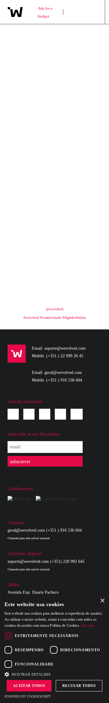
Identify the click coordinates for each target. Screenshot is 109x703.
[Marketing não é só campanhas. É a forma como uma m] (31, 66)
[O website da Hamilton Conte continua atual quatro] (78, 93)
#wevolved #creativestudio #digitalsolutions (54, 317)
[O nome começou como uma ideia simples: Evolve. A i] (31, 149)
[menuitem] (78, 12)
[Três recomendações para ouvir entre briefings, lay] (78, 149)
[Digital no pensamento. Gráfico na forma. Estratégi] (31, 231)
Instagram (29, 414)
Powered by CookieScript (28, 696)
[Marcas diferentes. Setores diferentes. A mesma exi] (78, 204)
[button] (54, 674)
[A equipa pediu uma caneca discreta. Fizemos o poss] (78, 38)
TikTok (76, 413)
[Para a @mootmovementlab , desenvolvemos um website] (31, 121)
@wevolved (54, 309)
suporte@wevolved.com (28, 561)
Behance (60, 414)
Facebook (13, 414)
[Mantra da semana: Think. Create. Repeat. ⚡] (31, 93)
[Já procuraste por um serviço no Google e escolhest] (78, 259)
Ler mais (87, 625)
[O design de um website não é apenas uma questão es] (31, 38)
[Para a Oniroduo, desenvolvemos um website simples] (78, 176)
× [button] (102, 601)
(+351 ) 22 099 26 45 (64, 356)
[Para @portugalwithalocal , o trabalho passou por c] (78, 66)
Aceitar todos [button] (29, 686)
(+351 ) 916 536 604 (64, 380)
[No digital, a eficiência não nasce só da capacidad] (78, 121)
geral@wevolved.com (26, 530)
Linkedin (45, 414)
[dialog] (54, 648)
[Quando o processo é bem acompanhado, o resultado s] (78, 231)
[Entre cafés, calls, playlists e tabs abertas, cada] (31, 204)
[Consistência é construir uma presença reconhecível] (31, 176)
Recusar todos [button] (79, 686)
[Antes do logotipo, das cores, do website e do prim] (78, 287)
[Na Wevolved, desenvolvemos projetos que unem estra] (31, 287)
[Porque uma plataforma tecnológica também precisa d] (31, 259)
